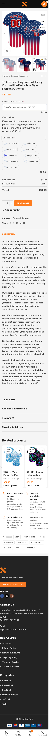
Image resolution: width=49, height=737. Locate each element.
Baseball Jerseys (19, 76)
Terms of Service (10, 662)
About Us (7, 643)
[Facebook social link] (10, 223)
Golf (4, 704)
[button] (4, 33)
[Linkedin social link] (20, 223)
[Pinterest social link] (17, 223)
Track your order (10, 666)
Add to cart (23, 203)
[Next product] (45, 76)
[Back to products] (42, 76)
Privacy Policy (9, 648)
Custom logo (8, 117)
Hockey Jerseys (10, 694)
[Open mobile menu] (3, 4)
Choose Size (9, 138)
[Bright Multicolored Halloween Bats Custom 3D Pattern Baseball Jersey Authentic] (36, 458)
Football (6, 690)
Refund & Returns (11, 652)
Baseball (6, 680)
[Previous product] (38, 76)
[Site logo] (24, 4)
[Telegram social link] (24, 223)
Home (5, 76)
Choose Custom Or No (13, 102)
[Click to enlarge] (7, 51)
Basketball (7, 685)
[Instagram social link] (12, 596)
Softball (6, 699)
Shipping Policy (10, 657)
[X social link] (13, 223)
